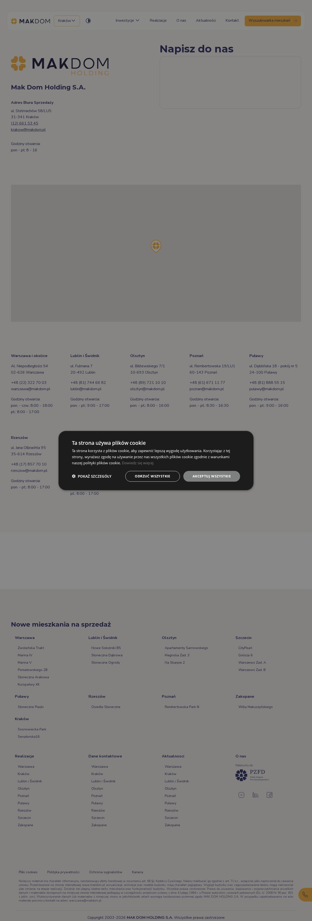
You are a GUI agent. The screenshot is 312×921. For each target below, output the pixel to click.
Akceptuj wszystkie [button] (212, 476)
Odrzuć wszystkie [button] (152, 476)
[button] (91, 476)
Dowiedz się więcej (138, 462)
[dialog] (156, 460)
